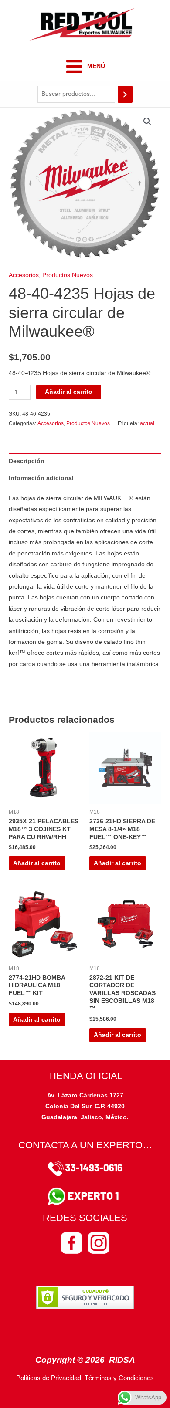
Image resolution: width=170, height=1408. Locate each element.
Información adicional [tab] (41, 478)
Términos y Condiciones (119, 1377)
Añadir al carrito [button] (37, 863)
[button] (147, 121)
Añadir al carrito (68, 392)
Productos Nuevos (67, 275)
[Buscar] (125, 94)
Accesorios (24, 275)
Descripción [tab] (26, 461)
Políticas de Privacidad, (49, 1377)
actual (147, 423)
